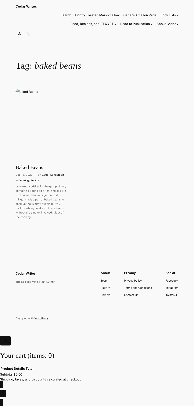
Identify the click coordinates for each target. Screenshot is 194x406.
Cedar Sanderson (53, 174)
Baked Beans (29, 167)
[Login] (19, 34)
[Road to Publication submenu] (152, 24)
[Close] (5, 340)
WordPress (41, 318)
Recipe (35, 180)
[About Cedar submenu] (177, 24)
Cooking (23, 180)
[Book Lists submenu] (177, 15)
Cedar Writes (26, 6)
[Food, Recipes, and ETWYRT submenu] (116, 24)
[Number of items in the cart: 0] (28, 34)
